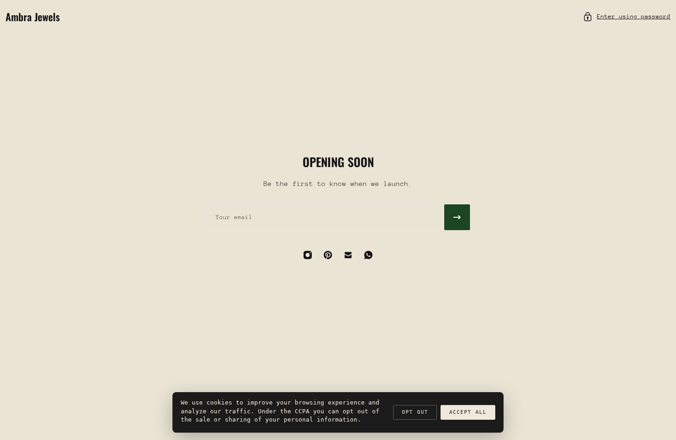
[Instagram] (308, 255)
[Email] (348, 255)
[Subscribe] (457, 217)
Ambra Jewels (33, 16)
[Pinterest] (328, 255)
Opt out (415, 412)
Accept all (468, 412)
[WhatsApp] (368, 255)
